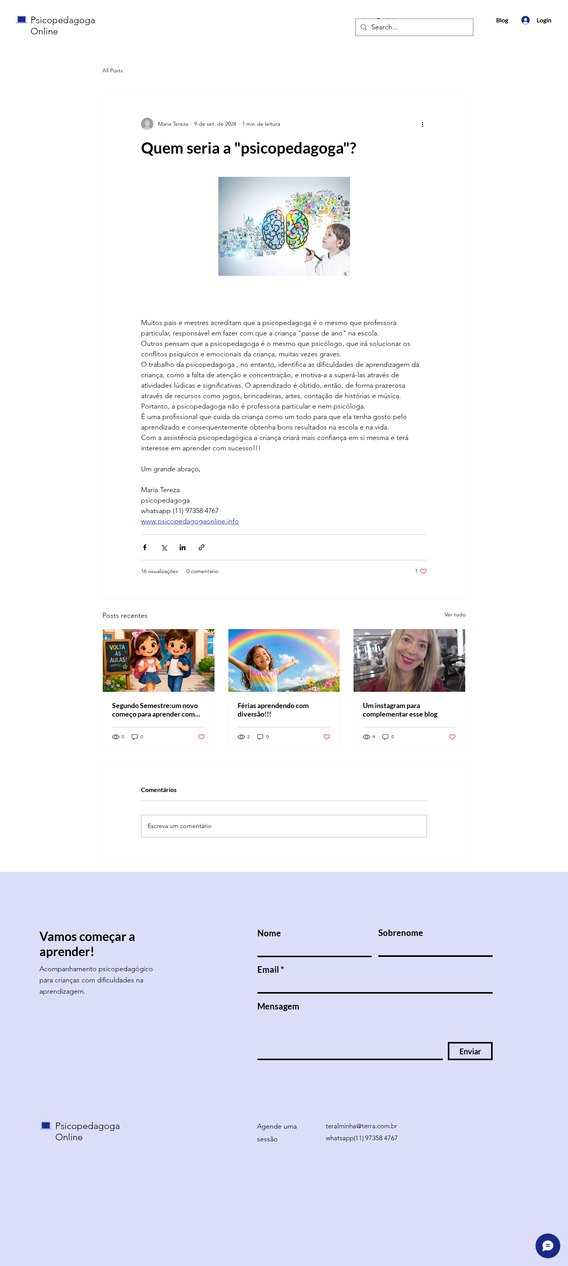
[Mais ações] (422, 123)
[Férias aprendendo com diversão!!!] (284, 660)
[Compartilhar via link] (201, 547)
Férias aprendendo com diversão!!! (273, 709)
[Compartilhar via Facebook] (144, 547)
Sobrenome (400, 933)
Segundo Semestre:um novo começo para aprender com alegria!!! (155, 709)
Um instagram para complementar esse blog (400, 709)
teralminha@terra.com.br (361, 1126)
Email (268, 969)
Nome (269, 933)
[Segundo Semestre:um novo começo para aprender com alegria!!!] (158, 660)
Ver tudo (455, 614)
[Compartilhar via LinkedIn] (182, 547)
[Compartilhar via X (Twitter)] (163, 547)
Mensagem (278, 1006)
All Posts (112, 70)
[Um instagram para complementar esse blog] (409, 660)
